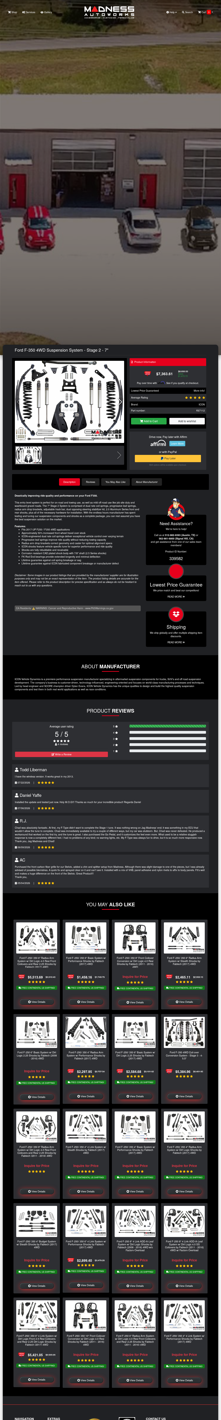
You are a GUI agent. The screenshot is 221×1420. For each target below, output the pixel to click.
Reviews (90, 482)
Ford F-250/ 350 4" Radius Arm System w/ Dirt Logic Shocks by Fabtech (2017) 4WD (184, 1150)
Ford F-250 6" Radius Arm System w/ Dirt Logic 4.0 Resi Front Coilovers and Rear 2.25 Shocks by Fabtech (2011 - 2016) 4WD (135, 1340)
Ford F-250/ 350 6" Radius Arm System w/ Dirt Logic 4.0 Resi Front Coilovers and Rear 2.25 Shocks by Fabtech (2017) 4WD (36, 962)
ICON (202, 404)
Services (30, 12)
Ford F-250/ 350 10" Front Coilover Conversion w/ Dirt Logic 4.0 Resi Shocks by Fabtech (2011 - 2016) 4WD (86, 1340)
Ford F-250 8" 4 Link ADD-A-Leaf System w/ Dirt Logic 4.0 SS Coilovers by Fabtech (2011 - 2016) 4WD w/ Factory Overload (184, 1245)
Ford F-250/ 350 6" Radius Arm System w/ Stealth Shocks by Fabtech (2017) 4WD (184, 961)
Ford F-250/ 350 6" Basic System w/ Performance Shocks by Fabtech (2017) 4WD (86, 961)
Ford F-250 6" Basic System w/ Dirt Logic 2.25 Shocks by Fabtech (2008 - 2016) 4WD (37, 1055)
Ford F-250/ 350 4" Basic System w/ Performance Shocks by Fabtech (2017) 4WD (135, 1150)
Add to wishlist (187, 421)
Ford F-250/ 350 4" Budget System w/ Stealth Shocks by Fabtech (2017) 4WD (37, 1244)
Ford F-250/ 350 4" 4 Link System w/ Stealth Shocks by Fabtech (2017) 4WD (86, 1150)
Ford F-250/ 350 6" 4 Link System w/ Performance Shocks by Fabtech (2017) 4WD (86, 1244)
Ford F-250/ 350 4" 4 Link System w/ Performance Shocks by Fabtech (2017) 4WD (184, 1339)
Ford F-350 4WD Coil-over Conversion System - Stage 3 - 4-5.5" (184, 1055)
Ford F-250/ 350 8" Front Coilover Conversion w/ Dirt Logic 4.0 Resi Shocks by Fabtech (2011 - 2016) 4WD (135, 962)
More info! (199, 390)
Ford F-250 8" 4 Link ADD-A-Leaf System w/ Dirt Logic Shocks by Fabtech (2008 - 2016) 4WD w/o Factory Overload (135, 1245)
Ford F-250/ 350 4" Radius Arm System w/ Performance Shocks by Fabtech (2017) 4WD (86, 1055)
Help (172, 12)
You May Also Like (115, 482)
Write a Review (62, 754)
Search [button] (188, 12)
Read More (175, 596)
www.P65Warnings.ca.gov (99, 608)
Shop (14, 12)
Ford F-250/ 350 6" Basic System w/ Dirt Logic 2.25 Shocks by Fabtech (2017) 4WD (135, 1055)
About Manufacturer (147, 482)
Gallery (48, 12)
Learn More (177, 443)
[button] (120, 402)
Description (69, 482)
